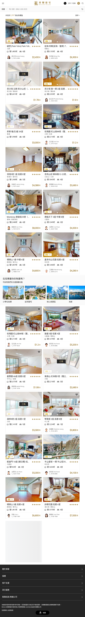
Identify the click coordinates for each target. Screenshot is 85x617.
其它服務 (5, 590)
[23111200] (78, 3)
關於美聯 (5, 569)
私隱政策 (10, 610)
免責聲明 (4, 610)
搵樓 (4, 576)
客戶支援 (5, 583)
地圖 (44, 613)
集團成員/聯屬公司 (9, 597)
